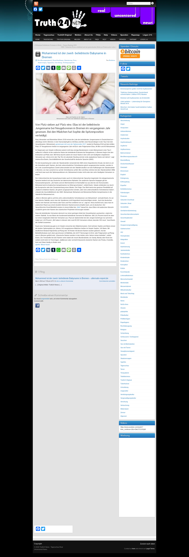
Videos (112, 39)
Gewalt (122, 221)
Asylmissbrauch (126, 142)
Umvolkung (58, 62)
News (74, 60)
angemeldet (45, 299)
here (133, 549)
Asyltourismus (125, 149)
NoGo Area (124, 304)
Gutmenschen (125, 229)
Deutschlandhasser (58, 60)
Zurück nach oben (147, 544)
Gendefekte (124, 207)
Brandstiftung (125, 160)
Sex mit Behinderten (127, 344)
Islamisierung (68, 60)
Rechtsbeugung (126, 326)
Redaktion (112, 60)
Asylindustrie (124, 138)
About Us (87, 39)
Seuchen (123, 340)
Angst (122, 124)
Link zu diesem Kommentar (64, 281)
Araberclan (124, 135)
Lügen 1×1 (144, 39)
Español (123, 185)
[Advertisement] (136, 477)
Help (104, 39)
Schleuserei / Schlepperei (129, 337)
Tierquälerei (124, 373)
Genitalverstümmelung (128, 211)
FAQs (97, 39)
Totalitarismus (125, 376)
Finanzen (123, 196)
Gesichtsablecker (126, 218)
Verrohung (124, 402)
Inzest (122, 243)
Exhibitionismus (126, 189)
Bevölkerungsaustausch (45, 60)
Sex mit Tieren (125, 348)
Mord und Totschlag (127, 293)
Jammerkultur (125, 250)
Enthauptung (124, 182)
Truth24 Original (63, 39)
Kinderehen (124, 261)
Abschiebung (125, 120)
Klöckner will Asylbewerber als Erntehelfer (135, 98)
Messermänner (125, 286)
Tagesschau (48, 39)
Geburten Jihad (125, 203)
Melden (77, 39)
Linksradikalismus (126, 275)
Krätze (122, 268)
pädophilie (124, 311)
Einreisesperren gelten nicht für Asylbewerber (136, 89)
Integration (124, 239)
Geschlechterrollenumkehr (129, 214)
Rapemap (133, 39)
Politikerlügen (125, 319)
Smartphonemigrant (127, 351)
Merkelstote (124, 283)
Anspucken (124, 128)
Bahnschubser (125, 153)
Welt (78, 207)
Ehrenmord (124, 171)
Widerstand (124, 409)
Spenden (122, 39)
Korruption (124, 265)
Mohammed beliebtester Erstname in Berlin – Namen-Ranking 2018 (55, 45)
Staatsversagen (42, 62)
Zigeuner (123, 416)
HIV (121, 232)
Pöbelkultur (124, 315)
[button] (37, 307)
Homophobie (125, 236)
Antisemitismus (125, 131)
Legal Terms (150, 549)
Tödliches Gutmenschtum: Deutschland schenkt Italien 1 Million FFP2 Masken (134, 93)
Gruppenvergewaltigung (128, 225)
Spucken (123, 355)
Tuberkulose (124, 384)
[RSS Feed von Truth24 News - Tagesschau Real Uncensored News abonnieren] (36, 4)
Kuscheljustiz (125, 272)
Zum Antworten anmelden (107, 281)
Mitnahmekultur (125, 290)
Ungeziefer (124, 391)
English (123, 174)
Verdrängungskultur (69, 62)
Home (37, 39)
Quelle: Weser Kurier (42, 245)
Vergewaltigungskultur (128, 398)
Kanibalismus (125, 254)
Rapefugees (124, 322)
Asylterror (123, 146)
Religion (123, 330)
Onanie (123, 308)
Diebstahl (123, 167)
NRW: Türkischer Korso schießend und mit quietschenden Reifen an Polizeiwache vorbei (88, 47)
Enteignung (124, 178)
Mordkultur (124, 297)
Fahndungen (124, 193)
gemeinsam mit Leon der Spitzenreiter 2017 (71, 144)
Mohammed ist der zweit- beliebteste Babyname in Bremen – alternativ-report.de (71, 278)
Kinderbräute (125, 257)
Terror (122, 369)
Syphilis (123, 362)
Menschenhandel (126, 279)
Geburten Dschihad (127, 200)
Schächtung (124, 333)
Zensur (122, 412)
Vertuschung (124, 405)
